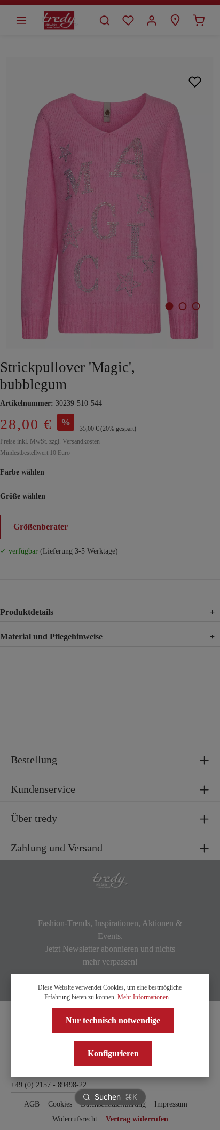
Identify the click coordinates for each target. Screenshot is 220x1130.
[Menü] (21, 20)
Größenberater (40, 526)
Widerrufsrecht (74, 1119)
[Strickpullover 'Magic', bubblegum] (109, 203)
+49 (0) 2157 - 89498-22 (49, 1085)
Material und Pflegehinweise (107, 636)
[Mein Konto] (151, 20)
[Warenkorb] (198, 20)
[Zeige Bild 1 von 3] (169, 306)
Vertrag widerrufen (137, 1119)
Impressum (170, 1104)
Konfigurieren (113, 1053)
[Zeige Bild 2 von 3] (182, 306)
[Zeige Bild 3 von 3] (196, 306)
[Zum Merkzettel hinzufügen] (195, 81)
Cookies (60, 1104)
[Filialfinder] (175, 20)
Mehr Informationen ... (146, 997)
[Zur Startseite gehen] (59, 20)
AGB (32, 1104)
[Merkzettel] (128, 20)
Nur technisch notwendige (113, 1020)
